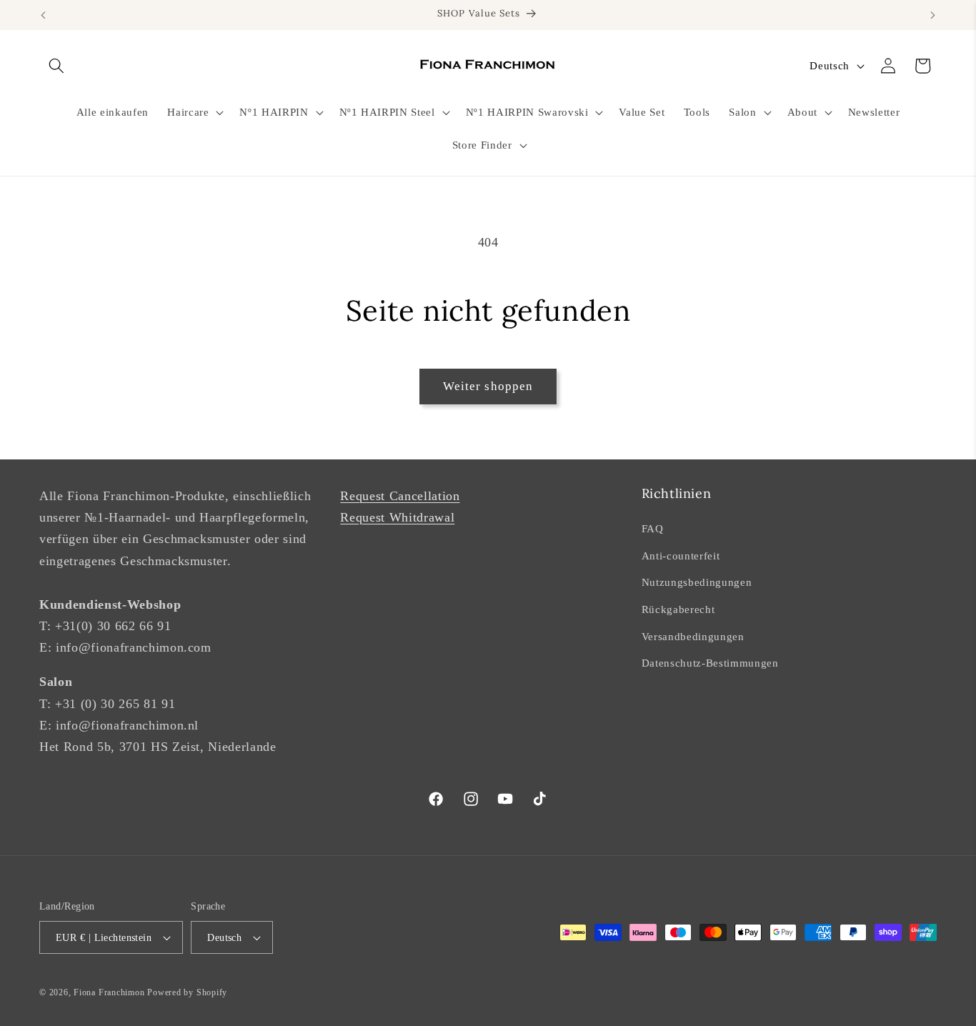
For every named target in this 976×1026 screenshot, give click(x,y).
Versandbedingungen (693, 636)
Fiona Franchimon (109, 992)
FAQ (653, 528)
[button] (56, 66)
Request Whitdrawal (397, 517)
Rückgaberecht (678, 609)
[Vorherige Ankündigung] (43, 15)
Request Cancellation (399, 496)
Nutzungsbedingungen (697, 582)
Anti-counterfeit (681, 555)
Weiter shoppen (488, 386)
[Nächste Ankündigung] (933, 15)
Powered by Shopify (187, 992)
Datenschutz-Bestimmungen (710, 663)
